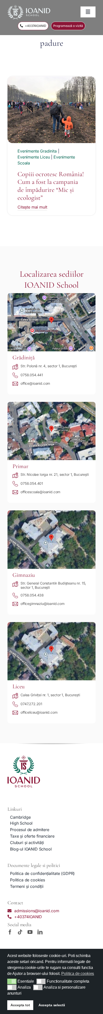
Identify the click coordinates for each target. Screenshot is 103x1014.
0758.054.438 (32, 595)
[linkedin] (40, 932)
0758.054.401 (31, 483)
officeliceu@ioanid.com (38, 712)
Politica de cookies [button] (77, 973)
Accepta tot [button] (20, 1005)
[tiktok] (20, 932)
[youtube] (30, 932)
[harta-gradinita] (52, 295)
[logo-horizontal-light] (29, 6)
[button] (11, 981)
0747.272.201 (31, 704)
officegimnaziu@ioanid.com (42, 603)
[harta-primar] (52, 403)
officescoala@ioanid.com (40, 492)
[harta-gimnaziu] (52, 512)
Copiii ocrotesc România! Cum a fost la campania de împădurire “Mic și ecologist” (51, 186)
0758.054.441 (31, 375)
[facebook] (10, 932)
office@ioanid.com (35, 383)
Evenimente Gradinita (37, 151)
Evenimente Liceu (34, 157)
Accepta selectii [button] (51, 1005)
